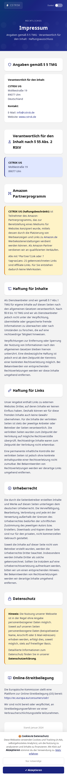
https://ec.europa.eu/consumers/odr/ (26, 698)
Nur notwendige (33, 761)
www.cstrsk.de (27, 116)
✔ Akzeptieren (33, 770)
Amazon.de (50, 237)
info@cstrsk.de (25, 112)
